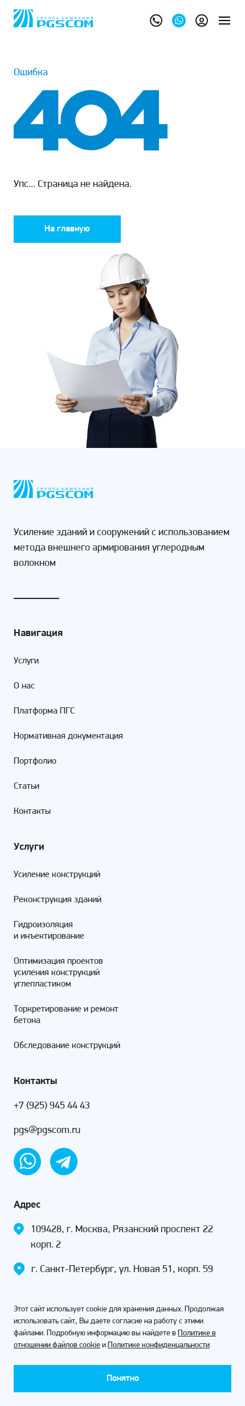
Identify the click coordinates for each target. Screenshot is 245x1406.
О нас (24, 686)
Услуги (26, 661)
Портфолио (35, 761)
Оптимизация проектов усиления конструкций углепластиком (58, 973)
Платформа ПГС (44, 711)
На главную (67, 229)
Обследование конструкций (67, 1045)
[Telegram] (63, 1161)
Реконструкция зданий (57, 899)
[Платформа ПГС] (202, 20)
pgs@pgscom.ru (47, 1131)
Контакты (32, 811)
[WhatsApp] (179, 20)
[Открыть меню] (224, 20)
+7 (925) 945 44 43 (52, 1106)
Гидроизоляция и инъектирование (49, 930)
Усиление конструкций (57, 874)
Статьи (26, 786)
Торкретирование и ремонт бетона (66, 1015)
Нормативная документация (68, 736)
